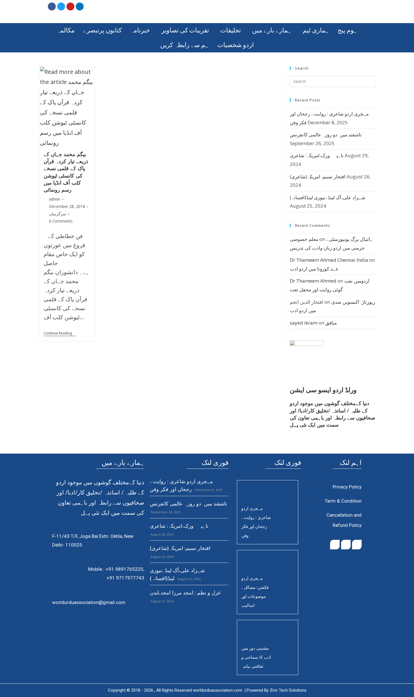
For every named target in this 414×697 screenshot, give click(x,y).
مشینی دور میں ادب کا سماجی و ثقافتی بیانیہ (256, 657)
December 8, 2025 (208, 490)
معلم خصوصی (304, 239)
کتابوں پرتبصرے (102, 30)
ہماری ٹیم (316, 30)
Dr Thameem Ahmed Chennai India (329, 260)
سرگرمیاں (57, 213)
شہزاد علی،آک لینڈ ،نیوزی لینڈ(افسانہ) (327, 197)
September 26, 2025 (165, 512)
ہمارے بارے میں (271, 30)
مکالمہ (66, 30)
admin (54, 199)
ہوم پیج (347, 30)
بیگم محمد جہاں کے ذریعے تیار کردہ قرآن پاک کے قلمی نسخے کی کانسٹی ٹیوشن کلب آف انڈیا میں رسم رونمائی (66, 172)
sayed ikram (303, 322)
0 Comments (61, 221)
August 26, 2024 (161, 556)
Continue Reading (60, 333)
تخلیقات (230, 30)
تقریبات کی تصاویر (185, 30)
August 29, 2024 (161, 534)
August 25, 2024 (189, 579)
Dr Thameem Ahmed (313, 281)
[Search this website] (333, 81)
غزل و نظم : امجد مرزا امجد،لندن (185, 592)
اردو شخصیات (235, 44)
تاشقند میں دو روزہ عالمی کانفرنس (326, 134)
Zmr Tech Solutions (288, 690)
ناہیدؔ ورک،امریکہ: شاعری (317, 155)
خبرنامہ (140, 30)
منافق (331, 322)
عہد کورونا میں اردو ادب (314, 268)
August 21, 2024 (161, 601)
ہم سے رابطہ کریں (184, 44)
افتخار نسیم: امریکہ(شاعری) (318, 176)
